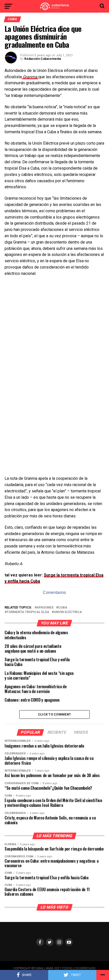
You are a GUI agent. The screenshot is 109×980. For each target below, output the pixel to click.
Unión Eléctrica (68, 612)
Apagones (45, 607)
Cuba (62, 607)
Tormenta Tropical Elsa (28, 612)
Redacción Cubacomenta (42, 59)
